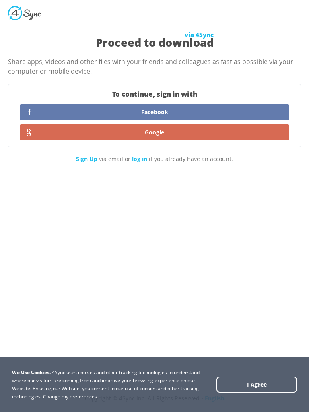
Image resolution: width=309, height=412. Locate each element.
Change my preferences (70, 396)
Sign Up (86, 159)
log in (139, 159)
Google (154, 132)
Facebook (154, 112)
